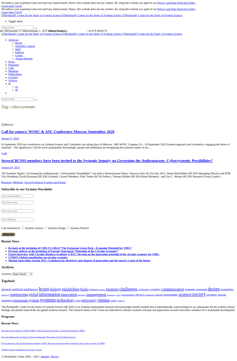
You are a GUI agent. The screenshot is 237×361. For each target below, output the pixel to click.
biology (55, 289)
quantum (149, 295)
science (185, 294)
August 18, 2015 (10, 167)
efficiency (5, 295)
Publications (15, 74)
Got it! (18, 6)
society (199, 294)
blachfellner (71, 289)
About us (13, 39)
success (222, 294)
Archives (6, 273)
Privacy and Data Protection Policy (176, 2)
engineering (19, 294)
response (158, 295)
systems (48, 299)
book (84, 289)
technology (66, 300)
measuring (111, 295)
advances (6, 289)
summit (6, 300)
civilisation (144, 289)
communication (172, 289)
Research (6, 182)
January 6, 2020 (10, 138)
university (89, 300)
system (33, 300)
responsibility (170, 294)
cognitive (155, 289)
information (49, 294)
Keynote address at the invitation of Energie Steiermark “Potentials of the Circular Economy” (63, 251)
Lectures (13, 77)
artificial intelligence (25, 289)
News (11, 61)
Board (18, 43)
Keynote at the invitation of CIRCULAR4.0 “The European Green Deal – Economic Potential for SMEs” (70, 248)
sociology (212, 294)
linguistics (82, 295)
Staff (17, 49)
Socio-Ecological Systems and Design (45, 182)
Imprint (45, 356)
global (33, 294)
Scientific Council (25, 46)
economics (227, 289)
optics (118, 295)
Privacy (55, 356)
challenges (128, 289)
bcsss (44, 288)
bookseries (94, 289)
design (214, 288)
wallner (113, 301)
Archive (12, 80)
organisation (128, 294)
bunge (102, 289)
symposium (19, 300)
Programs (13, 64)
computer (190, 289)
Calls (11, 68)
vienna (103, 299)
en (16, 86)
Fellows (19, 52)
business (112, 289)
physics (140, 294)
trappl (78, 300)
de (16, 89)
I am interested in (10, 228)
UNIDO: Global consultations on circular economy (38, 257)
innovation (69, 294)
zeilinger (121, 301)
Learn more (8, 6)
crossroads (201, 289)
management (96, 294)
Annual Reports (24, 58)
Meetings (13, 71)
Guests (19, 55)
